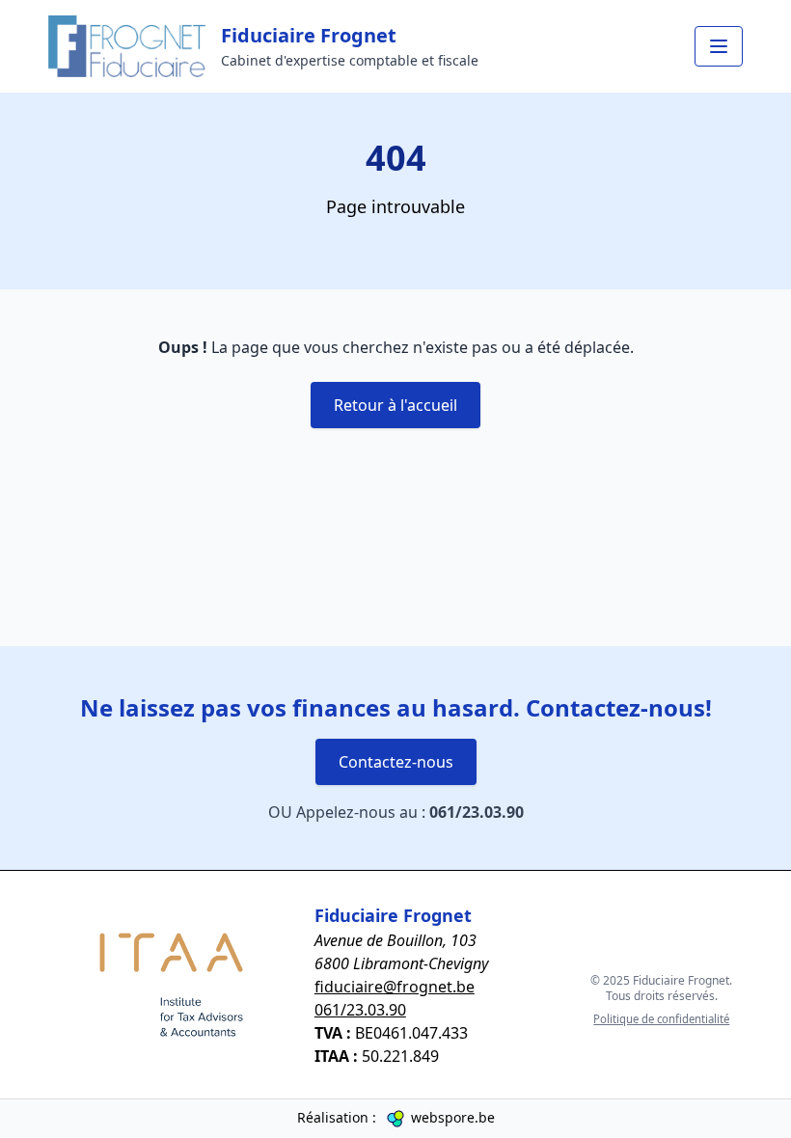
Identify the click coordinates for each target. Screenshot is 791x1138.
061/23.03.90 (476, 812)
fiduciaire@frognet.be (394, 986)
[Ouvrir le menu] (719, 46)
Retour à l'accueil (395, 405)
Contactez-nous (396, 761)
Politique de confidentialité (661, 1019)
